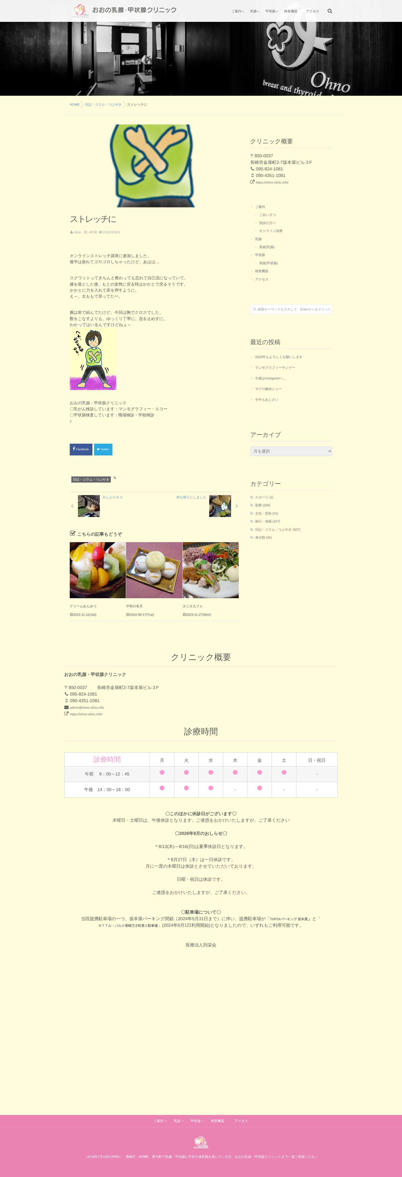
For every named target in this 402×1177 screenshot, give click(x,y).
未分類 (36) (263, 537)
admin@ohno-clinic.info (87, 708)
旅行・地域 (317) (267, 521)
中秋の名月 (134, 606)
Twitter (105, 449)
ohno (77, 232)
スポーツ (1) (264, 497)
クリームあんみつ (83, 606)
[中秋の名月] (154, 570)
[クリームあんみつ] (98, 570)
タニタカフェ (193, 606)
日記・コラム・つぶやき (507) (277, 529)
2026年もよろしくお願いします (279, 357)
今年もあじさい (266, 400)
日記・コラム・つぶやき (91, 479)
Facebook (83, 449)
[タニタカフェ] (211, 570)
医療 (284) (262, 505)
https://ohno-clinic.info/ (272, 182)
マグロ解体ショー (268, 389)
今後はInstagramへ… (270, 378)
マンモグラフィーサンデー (275, 368)
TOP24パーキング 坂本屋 (289, 919)
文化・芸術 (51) (266, 513)
